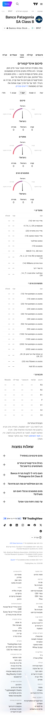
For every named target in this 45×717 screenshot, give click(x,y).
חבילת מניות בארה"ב (14, 614)
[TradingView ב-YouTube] (28, 525)
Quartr (13, 560)
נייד (41, 655)
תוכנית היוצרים (36, 674)
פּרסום (19, 703)
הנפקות (39, 628)
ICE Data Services (16, 543)
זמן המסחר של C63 (14, 649)
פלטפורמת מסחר (15, 696)
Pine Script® (37, 647)
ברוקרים (19, 593)
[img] (7, 28)
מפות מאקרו (37, 644)
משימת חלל (17, 625)
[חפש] (17, 4)
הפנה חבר (38, 671)
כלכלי (40, 620)
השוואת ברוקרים (15, 596)
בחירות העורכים (36, 693)
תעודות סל (38, 585)
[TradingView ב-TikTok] (4, 525)
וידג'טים (19, 685)
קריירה (19, 633)
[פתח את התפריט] (41, 4)
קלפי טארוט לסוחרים (14, 647)
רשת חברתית (37, 666)
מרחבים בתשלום (36, 709)
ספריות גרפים (16, 687)
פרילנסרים (38, 706)
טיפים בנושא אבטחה (14, 671)
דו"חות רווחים (37, 623)
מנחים (40, 679)
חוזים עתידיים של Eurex (12, 612)
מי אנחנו (18, 622)
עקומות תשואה (36, 639)
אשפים (39, 703)
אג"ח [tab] (4, 55)
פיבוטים (38, 374)
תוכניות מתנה (16, 583)
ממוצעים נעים (36, 283)
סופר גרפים (38, 574)
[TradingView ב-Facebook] (34, 525)
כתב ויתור (18, 660)
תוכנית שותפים (16, 709)
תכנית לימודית (16, 712)
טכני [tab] (22, 55)
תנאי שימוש (17, 657)
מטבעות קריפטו (36, 591)
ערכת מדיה (17, 636)
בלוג (20, 628)
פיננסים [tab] (39, 55)
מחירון (19, 577)
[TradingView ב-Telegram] (10, 525)
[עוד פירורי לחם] (33, 11)
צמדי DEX (38, 596)
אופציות (39, 642)
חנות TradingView (14, 644)
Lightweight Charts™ (13, 690)
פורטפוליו (38, 636)
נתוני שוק (18, 580)
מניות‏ (40, 582)
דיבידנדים (38, 626)
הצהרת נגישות (16, 668)
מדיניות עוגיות (16, 666)
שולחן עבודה (37, 658)
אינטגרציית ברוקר (15, 706)
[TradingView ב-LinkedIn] (16, 525)
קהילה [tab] (30, 55)
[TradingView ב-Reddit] (40, 531)
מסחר (40, 687)
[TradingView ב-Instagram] (22, 525)
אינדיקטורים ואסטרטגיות (33, 701)
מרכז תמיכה (17, 631)
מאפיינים (18, 574)
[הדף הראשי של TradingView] (35, 4)
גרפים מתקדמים (15, 693)
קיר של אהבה (37, 668)
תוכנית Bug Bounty (14, 674)
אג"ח (40, 588)
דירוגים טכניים (22, 86)
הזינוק (19, 599)
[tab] (32, 93)
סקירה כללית (17, 591)
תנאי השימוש (34, 436)
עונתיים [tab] (13, 55)
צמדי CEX (38, 593)
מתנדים (39, 210)
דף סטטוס (18, 677)
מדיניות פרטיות (16, 663)
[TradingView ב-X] (40, 525)
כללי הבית (38, 677)
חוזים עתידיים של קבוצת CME (12, 608)
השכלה (39, 690)
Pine (40, 599)
